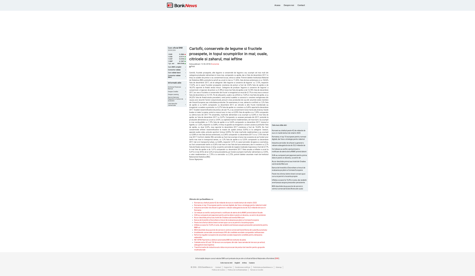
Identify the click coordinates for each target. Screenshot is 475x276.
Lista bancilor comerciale (172, 104)
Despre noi (289, 5)
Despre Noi (228, 267)
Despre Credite (173, 91)
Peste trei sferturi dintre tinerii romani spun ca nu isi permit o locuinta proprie (224, 222)
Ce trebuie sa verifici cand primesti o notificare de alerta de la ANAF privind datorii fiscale (228, 213)
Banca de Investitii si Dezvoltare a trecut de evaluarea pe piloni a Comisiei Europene (226, 220)
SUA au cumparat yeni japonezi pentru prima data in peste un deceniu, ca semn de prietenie (230, 215)
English (237, 263)
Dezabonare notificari (242, 267)
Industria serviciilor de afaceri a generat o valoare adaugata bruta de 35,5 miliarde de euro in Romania (288, 144)
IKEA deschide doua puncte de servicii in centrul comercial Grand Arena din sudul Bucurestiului (230, 230)
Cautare (252, 263)
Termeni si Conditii (256, 270)
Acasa (277, 5)
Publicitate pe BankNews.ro (263, 267)
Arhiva (244, 263)
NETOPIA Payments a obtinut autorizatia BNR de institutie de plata (220, 240)
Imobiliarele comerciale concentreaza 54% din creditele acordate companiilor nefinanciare (229, 232)
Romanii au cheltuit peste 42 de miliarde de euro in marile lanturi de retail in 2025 (225, 203)
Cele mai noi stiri (226, 263)
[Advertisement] (237, 28)
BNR (277, 258)
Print (193, 66)
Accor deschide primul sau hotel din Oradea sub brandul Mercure (219, 218)
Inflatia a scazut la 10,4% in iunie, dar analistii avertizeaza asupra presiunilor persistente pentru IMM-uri (289, 181)
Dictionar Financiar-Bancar (174, 88)
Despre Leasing (173, 94)
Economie (215, 64)
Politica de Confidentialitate (237, 270)
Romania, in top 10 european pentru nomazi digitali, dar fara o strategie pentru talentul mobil (230, 205)
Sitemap (279, 267)
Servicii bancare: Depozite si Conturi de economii (175, 99)
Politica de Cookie (218, 270)
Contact (301, 5)
